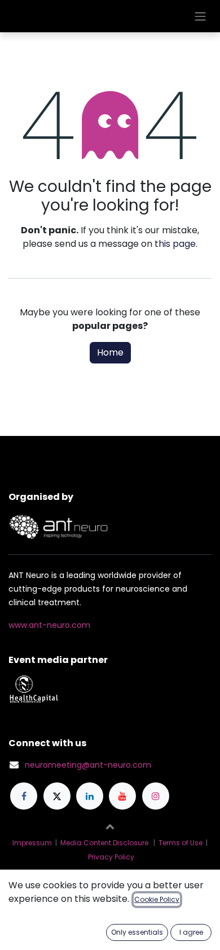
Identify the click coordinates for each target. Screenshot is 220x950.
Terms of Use (181, 843)
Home (110, 352)
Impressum (32, 843)
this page (175, 243)
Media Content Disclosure (104, 843)
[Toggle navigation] (200, 16)
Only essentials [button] (137, 932)
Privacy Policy (111, 857)
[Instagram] (155, 796)
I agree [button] (191, 932)
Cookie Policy (156, 899)
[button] (110, 826)
